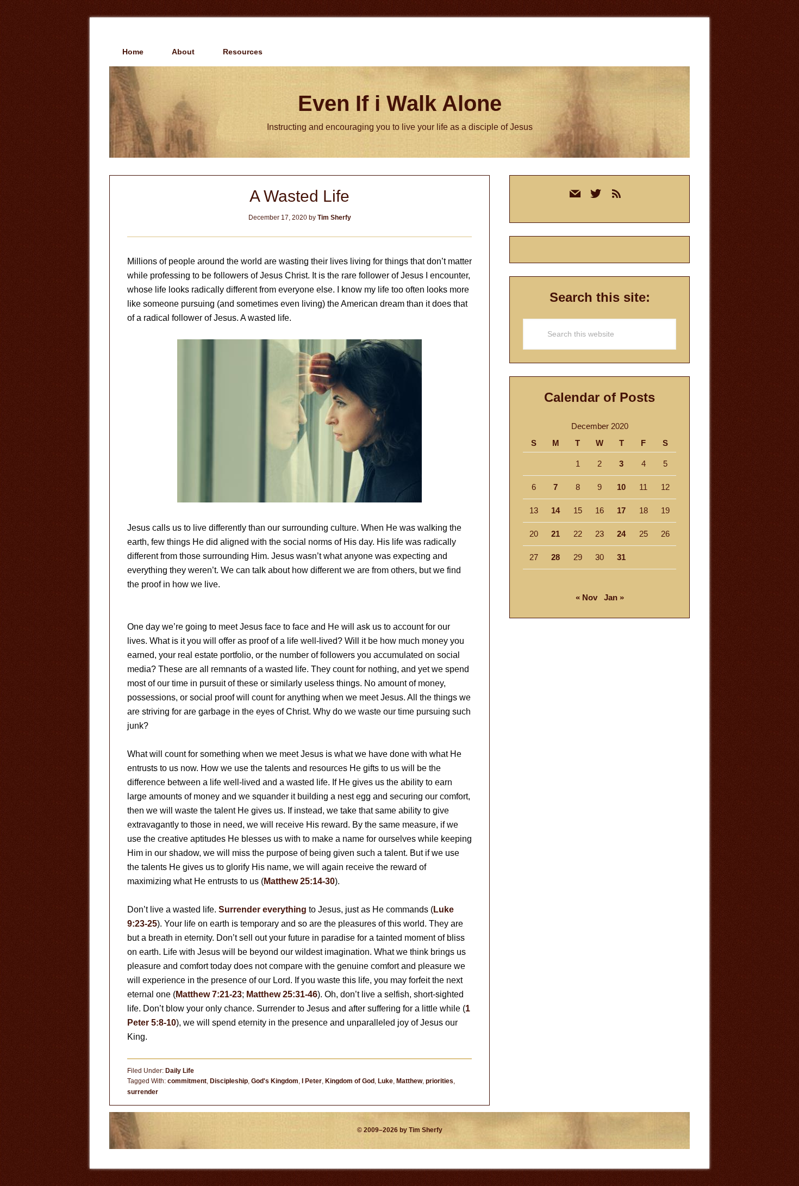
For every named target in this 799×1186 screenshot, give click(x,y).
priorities (439, 1081)
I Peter (312, 1081)
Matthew (409, 1081)
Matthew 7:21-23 (209, 994)
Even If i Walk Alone (400, 103)
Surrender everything (263, 909)
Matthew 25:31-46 (281, 994)
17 (621, 510)
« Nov (586, 597)
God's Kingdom (274, 1081)
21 (555, 533)
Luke (385, 1081)
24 (621, 533)
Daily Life (179, 1071)
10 (621, 487)
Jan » (614, 597)
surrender (142, 1092)
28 (555, 557)
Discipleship (229, 1081)
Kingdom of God (349, 1081)
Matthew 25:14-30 (299, 881)
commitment (187, 1081)
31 (621, 557)
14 (555, 510)
